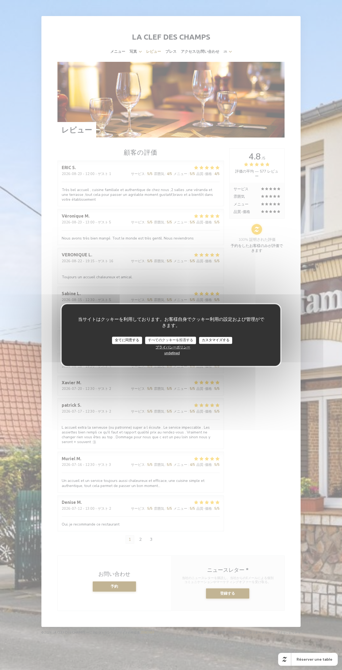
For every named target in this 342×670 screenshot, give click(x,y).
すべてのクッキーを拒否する (170, 340)
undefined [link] (172, 353)
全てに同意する (127, 340)
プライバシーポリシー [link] (173, 347)
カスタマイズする (216, 340)
